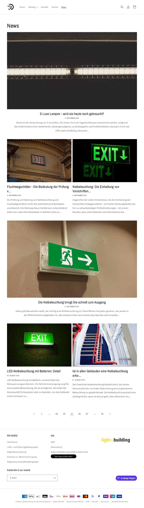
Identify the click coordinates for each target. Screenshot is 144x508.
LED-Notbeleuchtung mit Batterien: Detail (34, 371)
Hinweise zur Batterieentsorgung (22, 457)
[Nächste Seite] (110, 414)
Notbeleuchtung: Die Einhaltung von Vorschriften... (96, 189)
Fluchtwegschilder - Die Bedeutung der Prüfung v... (38, 189)
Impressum (12, 442)
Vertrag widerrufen (64, 456)
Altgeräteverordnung (16, 452)
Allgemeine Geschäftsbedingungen (23, 461)
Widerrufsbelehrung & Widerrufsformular (69, 452)
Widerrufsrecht (58, 502)
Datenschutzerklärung (75, 502)
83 (57, 414)
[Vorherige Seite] (34, 414)
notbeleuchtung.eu (28, 502)
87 (87, 414)
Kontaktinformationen (120, 502)
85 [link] (72, 413)
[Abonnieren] (54, 478)
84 (64, 414)
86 (79, 414)
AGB (53, 442)
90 (102, 414)
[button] (33, 7)
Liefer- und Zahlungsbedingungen (22, 447)
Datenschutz (56, 447)
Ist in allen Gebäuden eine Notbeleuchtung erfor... (100, 373)
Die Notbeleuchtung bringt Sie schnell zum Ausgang (72, 302)
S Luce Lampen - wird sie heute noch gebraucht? (72, 114)
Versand (95, 502)
